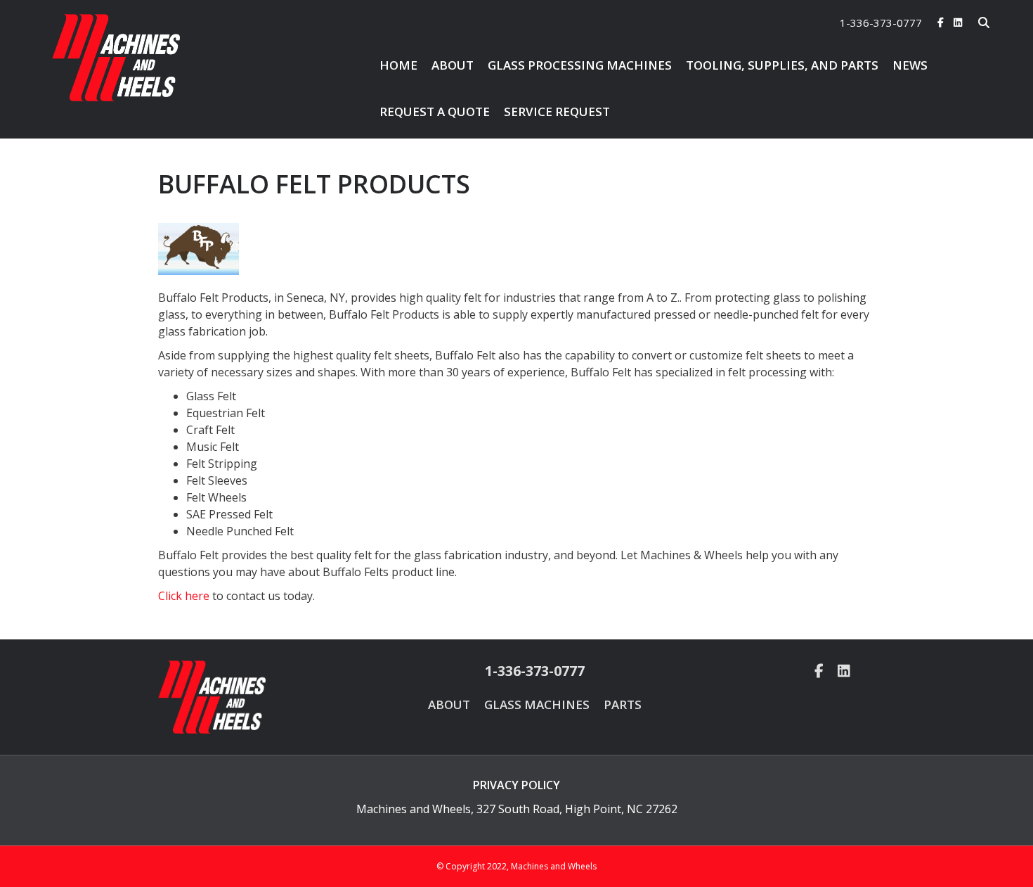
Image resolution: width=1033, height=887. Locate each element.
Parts (623, 704)
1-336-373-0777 (881, 22)
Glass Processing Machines (580, 65)
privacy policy (516, 785)
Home (398, 65)
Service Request (557, 111)
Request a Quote (434, 111)
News (910, 65)
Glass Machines (537, 704)
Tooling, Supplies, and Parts (782, 65)
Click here (183, 596)
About (452, 65)
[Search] (975, 22)
